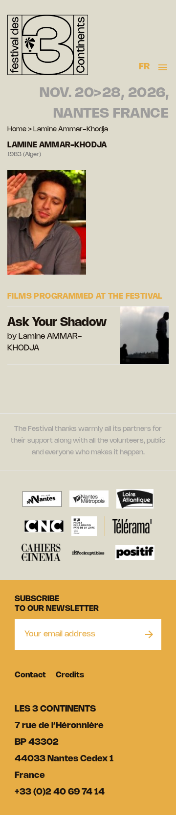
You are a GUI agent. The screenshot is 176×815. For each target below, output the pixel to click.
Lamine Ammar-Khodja (70, 129)
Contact (30, 675)
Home (16, 129)
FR (144, 67)
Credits (70, 675)
